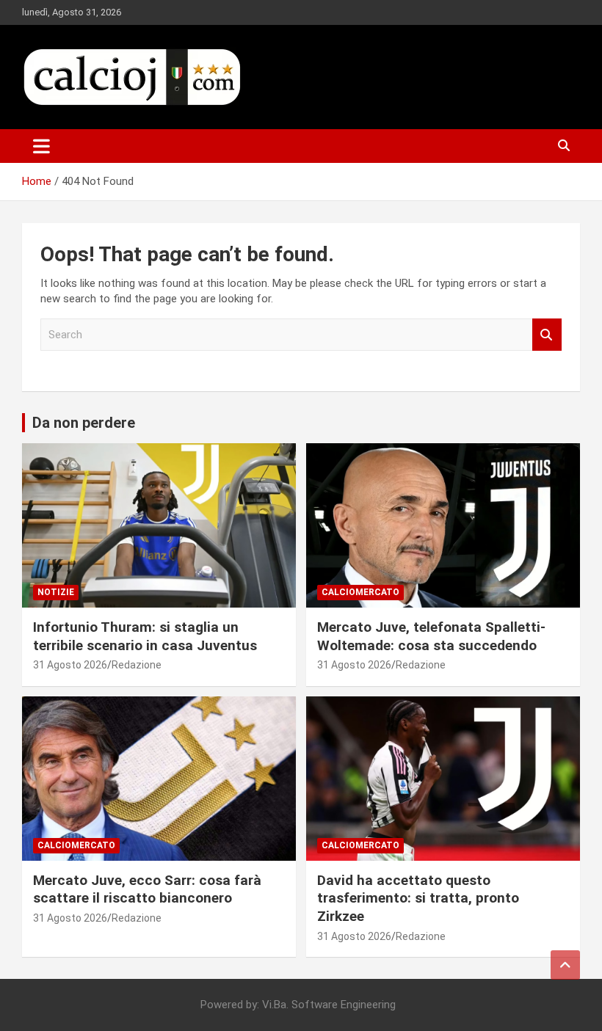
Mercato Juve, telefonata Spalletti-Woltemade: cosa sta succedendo (431, 636)
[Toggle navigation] (41, 146)
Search (547, 334)
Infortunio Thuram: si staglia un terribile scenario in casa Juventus (147, 636)
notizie (55, 592)
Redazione (137, 665)
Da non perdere (83, 422)
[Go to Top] (565, 965)
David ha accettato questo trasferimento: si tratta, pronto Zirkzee (418, 898)
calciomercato (360, 592)
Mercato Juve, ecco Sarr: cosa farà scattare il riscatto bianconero (147, 889)
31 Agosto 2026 (70, 665)
